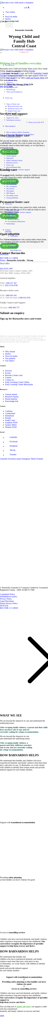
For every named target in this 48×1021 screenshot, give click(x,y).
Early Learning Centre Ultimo (17, 382)
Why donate (10, 78)
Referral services (12, 163)
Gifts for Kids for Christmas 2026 (17, 85)
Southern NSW (11, 422)
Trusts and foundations (14, 92)
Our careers (10, 189)
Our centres (10, 12)
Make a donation (12, 73)
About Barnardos (12, 182)
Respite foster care (14, 111)
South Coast (10, 420)
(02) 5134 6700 (11, 285)
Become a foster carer (13, 115)
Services (8, 143)
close (2, 1015)
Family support (11, 151)
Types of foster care (13, 104)
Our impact (10, 191)
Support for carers (12, 118)
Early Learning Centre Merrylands (19, 384)
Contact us (9, 380)
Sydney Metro (11, 425)
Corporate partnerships (14, 76)
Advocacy (8, 204)
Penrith (8, 418)
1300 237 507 (11, 283)
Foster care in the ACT (36, 122)
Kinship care (12, 113)
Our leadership (11, 184)
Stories (8, 19)
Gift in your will (12, 87)
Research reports (13, 219)
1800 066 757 (13, 307)
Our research (10, 217)
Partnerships (10, 224)
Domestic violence (12, 210)
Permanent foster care (15, 109)
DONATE (8, 232)
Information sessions (13, 120)
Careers (12, 243)
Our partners (14, 240)
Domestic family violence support (18, 170)
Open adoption (10, 126)
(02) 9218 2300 (6, 268)
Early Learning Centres (14, 160)
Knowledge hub (12, 21)
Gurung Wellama (12, 198)
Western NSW (11, 427)
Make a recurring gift (13, 71)
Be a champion (11, 186)
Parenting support (12, 154)
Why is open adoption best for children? (20, 134)
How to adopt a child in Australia (17, 132)
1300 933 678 (24, 298)
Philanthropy (10, 89)
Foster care (9, 98)
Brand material (11, 399)
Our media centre (12, 195)
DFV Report (10, 193)
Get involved (9, 65)
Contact (8, 230)
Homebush (9, 416)
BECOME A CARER (12, 234)
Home (2, 260)
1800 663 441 (11, 295)
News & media (11, 17)
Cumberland (10, 413)
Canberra (9, 411)
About (7, 176)
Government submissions (16, 221)
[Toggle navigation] (1, 52)
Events (8, 373)
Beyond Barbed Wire (13, 167)
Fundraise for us (11, 80)
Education (10, 158)
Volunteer (9, 83)
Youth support (11, 156)
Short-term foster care (15, 106)
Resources (13, 247)
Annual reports (11, 394)
